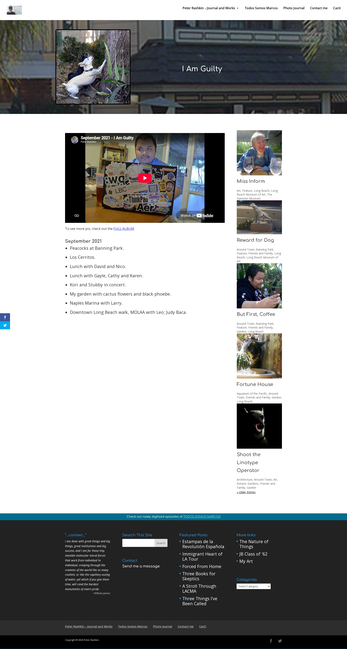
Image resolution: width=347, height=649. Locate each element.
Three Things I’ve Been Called (199, 601)
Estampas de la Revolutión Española (203, 544)
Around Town (245, 249)
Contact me (319, 8)
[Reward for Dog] (259, 217)
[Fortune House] (259, 355)
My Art (246, 561)
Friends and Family (260, 253)
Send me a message (141, 566)
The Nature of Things (253, 544)
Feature (247, 190)
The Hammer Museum (254, 196)
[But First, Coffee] (259, 285)
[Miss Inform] (259, 152)
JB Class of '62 (253, 554)
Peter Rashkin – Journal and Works (209, 8)
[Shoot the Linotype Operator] (259, 426)
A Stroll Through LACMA (199, 588)
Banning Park (264, 249)
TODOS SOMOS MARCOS (201, 516)
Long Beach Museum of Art (257, 193)
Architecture (244, 479)
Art (239, 190)
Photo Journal (293, 8)
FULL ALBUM (123, 228)
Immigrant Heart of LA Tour (202, 556)
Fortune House (255, 384)
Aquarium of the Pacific (252, 393)
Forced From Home (201, 566)
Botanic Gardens (247, 483)
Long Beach (261, 190)
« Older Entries (246, 492)
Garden (241, 331)
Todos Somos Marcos (261, 8)
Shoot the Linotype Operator (248, 462)
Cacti (337, 8)
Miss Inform (251, 181)
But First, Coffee (256, 314)
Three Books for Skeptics (198, 576)
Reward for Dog (255, 240)
